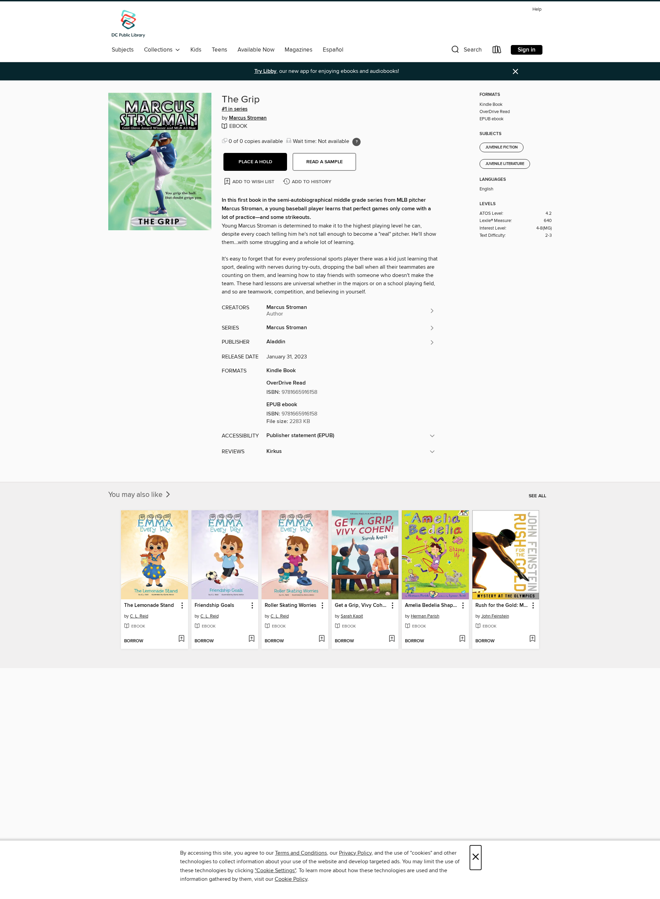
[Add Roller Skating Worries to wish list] (321, 639)
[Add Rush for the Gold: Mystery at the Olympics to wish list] (532, 639)
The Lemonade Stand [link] (149, 605)
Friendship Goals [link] (214, 605)
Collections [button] (159, 50)
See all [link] (537, 496)
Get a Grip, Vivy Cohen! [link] (362, 605)
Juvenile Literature (504, 164)
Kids (195, 50)
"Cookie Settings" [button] (275, 870)
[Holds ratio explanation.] (356, 142)
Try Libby (265, 71)
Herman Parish (425, 616)
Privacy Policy (355, 853)
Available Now (256, 50)
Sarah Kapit (352, 616)
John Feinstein (495, 616)
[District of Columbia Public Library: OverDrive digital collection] (128, 23)
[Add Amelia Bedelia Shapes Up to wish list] (462, 639)
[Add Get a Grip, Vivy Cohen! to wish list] (391, 639)
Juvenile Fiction (501, 147)
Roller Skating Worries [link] (290, 605)
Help (536, 9)
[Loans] (497, 51)
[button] (466, 51)
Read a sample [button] (324, 162)
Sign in (527, 50)
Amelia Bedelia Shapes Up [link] (432, 605)
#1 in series (235, 109)
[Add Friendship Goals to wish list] (251, 639)
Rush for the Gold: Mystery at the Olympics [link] (502, 605)
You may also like (136, 494)
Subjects (123, 50)
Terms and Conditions (301, 853)
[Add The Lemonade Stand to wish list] (181, 639)
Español (333, 50)
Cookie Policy (291, 879)
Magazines (298, 50)
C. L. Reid (139, 616)
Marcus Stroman (248, 118)
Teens (219, 50)
